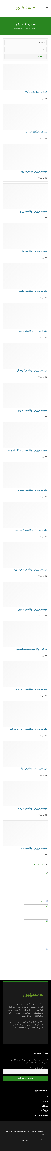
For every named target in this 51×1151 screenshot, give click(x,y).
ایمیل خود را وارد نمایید (39, 1067)
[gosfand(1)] (36, 961)
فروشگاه (44, 1110)
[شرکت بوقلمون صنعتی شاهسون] (25, 640)
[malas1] (36, 933)
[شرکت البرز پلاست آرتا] (25, 83)
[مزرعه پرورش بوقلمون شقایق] (25, 600)
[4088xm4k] (36, 885)
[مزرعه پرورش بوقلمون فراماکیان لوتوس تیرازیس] (25, 441)
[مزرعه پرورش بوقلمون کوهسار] (25, 362)
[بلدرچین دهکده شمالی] (25, 123)
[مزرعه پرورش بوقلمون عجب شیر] (25, 521)
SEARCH (41, 56)
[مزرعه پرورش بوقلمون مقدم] (25, 282)
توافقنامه (40, 1140)
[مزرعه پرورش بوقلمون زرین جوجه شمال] (25, 720)
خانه (46, 1097)
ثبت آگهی (44, 1106)
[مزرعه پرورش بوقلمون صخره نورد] (25, 561)
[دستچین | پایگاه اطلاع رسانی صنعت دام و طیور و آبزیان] (25, 8)
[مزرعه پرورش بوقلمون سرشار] (25, 799)
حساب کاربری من (41, 1115)
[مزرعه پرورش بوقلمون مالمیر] (25, 322)
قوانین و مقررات (25, 1140)
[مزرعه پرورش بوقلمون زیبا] (25, 760)
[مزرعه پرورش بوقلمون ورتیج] (25, 202)
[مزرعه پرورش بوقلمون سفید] (25, 839)
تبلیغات (45, 1101)
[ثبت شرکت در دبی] (39, 901)
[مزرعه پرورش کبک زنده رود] (25, 162)
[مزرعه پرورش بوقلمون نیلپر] (25, 242)
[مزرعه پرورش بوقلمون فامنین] (25, 481)
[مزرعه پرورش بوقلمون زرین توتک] (25, 680)
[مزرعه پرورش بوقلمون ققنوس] (25, 401)
